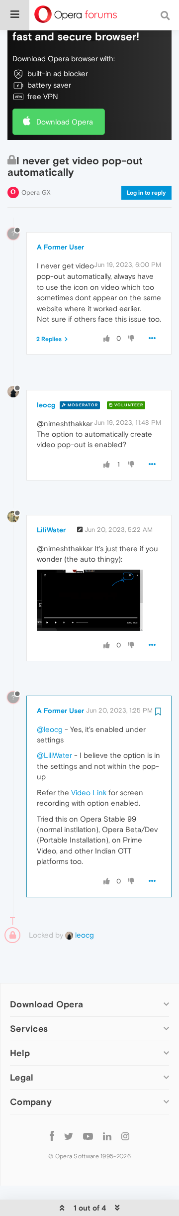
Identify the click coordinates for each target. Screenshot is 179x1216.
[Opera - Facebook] (52, 1135)
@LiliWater (54, 755)
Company (31, 1101)
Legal (22, 1077)
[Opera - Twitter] (68, 1135)
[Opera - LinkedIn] (107, 1135)
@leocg (50, 729)
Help (20, 1053)
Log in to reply (146, 192)
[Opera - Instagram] (125, 1135)
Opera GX (36, 192)
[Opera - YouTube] (88, 1135)
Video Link (88, 792)
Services (29, 1028)
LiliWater (51, 530)
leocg (46, 405)
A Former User (60, 247)
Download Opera (64, 122)
